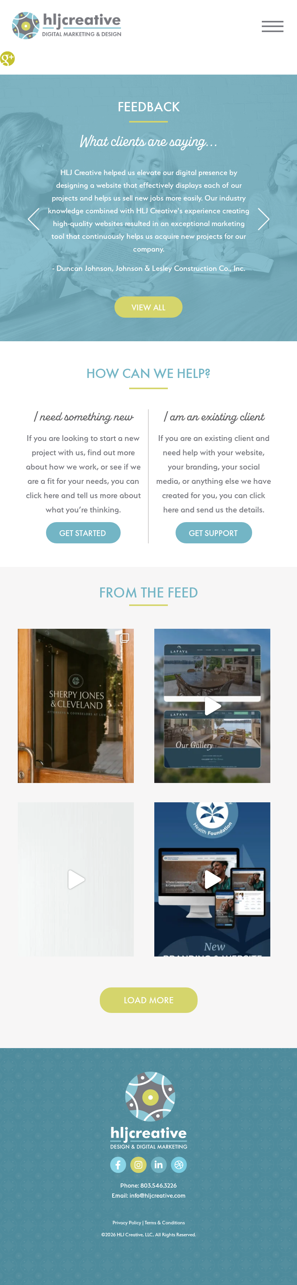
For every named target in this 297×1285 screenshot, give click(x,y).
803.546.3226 (158, 1185)
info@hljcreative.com (158, 1195)
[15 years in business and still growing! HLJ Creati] (76, 879)
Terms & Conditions (165, 1222)
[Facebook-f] (118, 1165)
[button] (33, 219)
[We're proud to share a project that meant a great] (212, 879)
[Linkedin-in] (159, 1165)
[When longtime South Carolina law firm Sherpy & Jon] (76, 706)
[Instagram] (138, 1165)
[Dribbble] (179, 1165)
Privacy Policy (127, 1222)
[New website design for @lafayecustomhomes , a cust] (212, 706)
